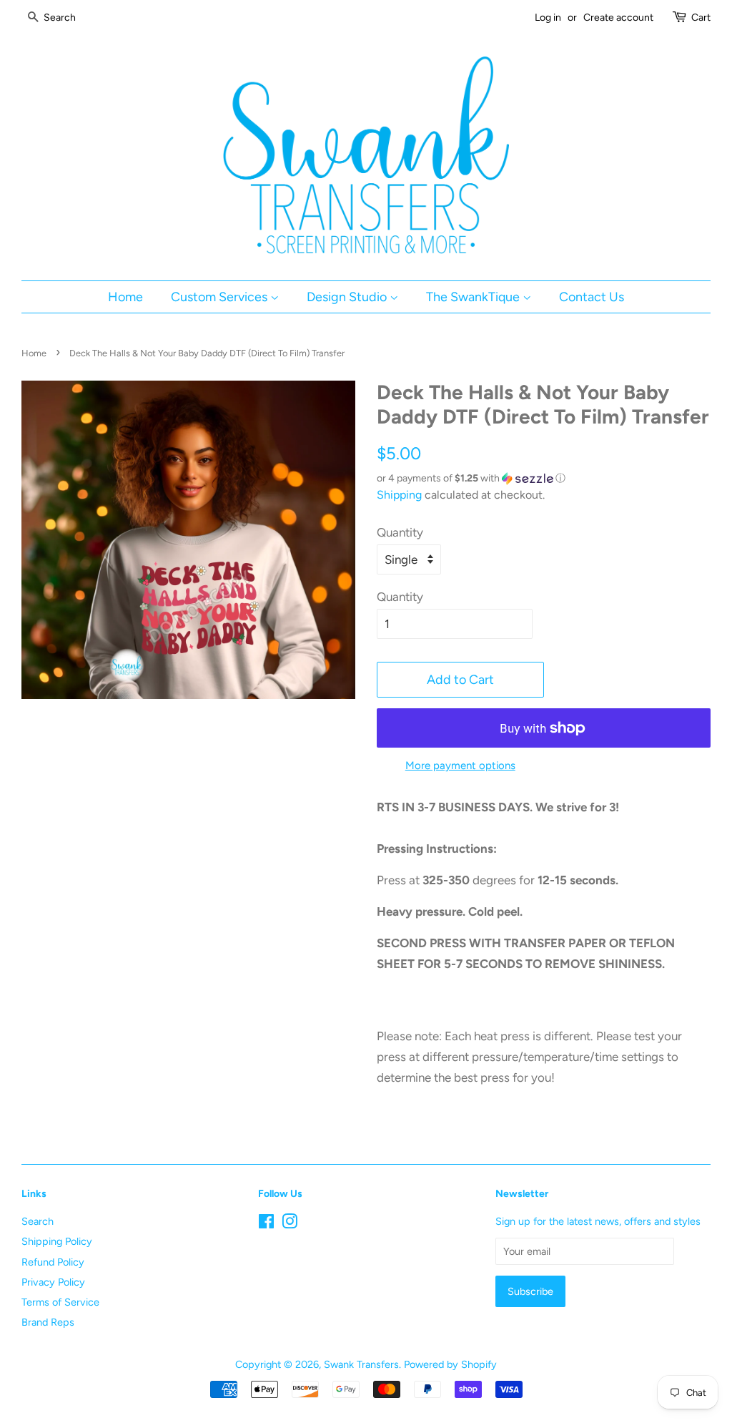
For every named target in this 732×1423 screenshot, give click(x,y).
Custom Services (220, 296)
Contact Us (591, 296)
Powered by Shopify (450, 1364)
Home (125, 296)
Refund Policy (52, 1262)
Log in (548, 17)
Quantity (400, 532)
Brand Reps (47, 1322)
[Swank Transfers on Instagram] (289, 1224)
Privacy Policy (53, 1282)
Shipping (399, 495)
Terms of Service (60, 1302)
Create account (618, 17)
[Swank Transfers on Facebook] (266, 1224)
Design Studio (348, 296)
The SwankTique (474, 296)
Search (37, 1221)
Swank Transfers (361, 1364)
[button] (544, 478)
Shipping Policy (56, 1241)
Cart (701, 17)
